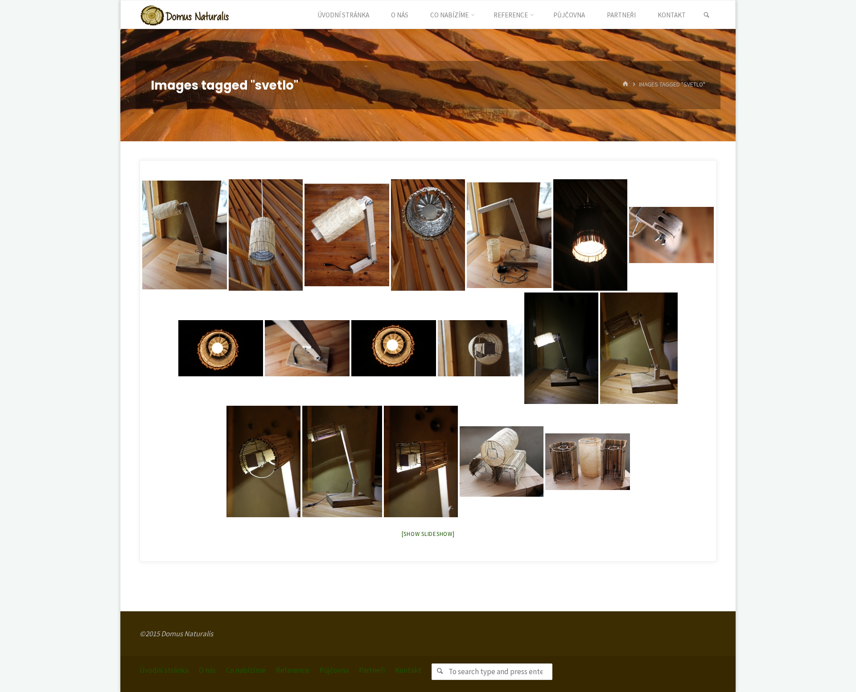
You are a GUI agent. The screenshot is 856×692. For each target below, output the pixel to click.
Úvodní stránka (164, 670)
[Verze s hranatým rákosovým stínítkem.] (342, 461)
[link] (706, 15)
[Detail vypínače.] (307, 348)
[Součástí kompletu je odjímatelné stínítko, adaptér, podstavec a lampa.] (509, 235)
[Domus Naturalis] (184, 15)
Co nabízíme (246, 670)
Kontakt (408, 670)
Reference (292, 670)
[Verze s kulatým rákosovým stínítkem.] (639, 348)
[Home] (625, 85)
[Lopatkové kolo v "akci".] (393, 348)
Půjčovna (334, 670)
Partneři (372, 670)
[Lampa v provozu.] (561, 348)
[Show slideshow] (428, 534)
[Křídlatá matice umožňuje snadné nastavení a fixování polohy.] (671, 235)
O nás (207, 670)
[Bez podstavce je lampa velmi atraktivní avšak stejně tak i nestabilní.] (347, 235)
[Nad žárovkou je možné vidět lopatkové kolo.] (428, 235)
